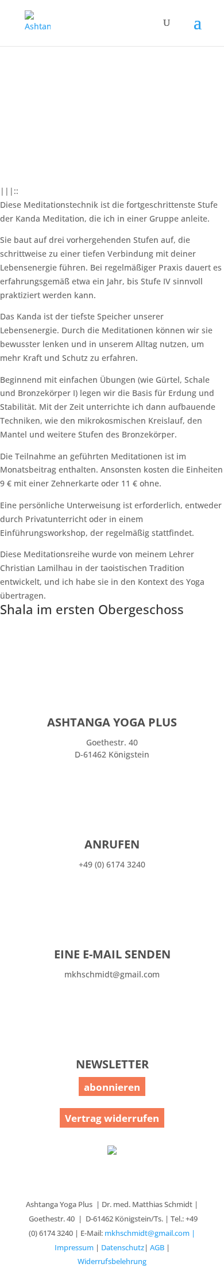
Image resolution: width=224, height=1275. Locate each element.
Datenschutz (122, 1247)
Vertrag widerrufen (112, 1118)
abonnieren (112, 1087)
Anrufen (112, 844)
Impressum (74, 1247)
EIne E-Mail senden (112, 954)
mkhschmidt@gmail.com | (150, 1233)
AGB (157, 1247)
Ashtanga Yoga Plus (112, 722)
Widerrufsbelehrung (112, 1261)
